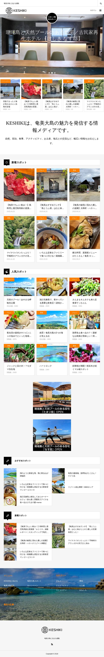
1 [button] (49, 73)
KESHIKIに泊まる (11, 581)
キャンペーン (32, 585)
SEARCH (100, 3)
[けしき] (16, 10)
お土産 (82, 585)
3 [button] (55, 73)
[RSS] (52, 644)
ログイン (93, 10)
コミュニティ (61, 590)
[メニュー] (100, 10)
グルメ (58, 581)
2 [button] (52, 73)
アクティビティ (62, 585)
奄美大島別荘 (9, 585)
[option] (52, 45)
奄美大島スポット (34, 581)
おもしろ (82, 590)
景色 (81, 581)
